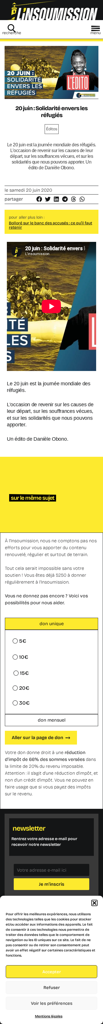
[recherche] (11, 28)
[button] (94, 903)
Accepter (51, 971)
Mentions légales (48, 1016)
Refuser (51, 987)
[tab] (51, 624)
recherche (11, 32)
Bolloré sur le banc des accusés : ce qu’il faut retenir (50, 225)
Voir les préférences (51, 1003)
